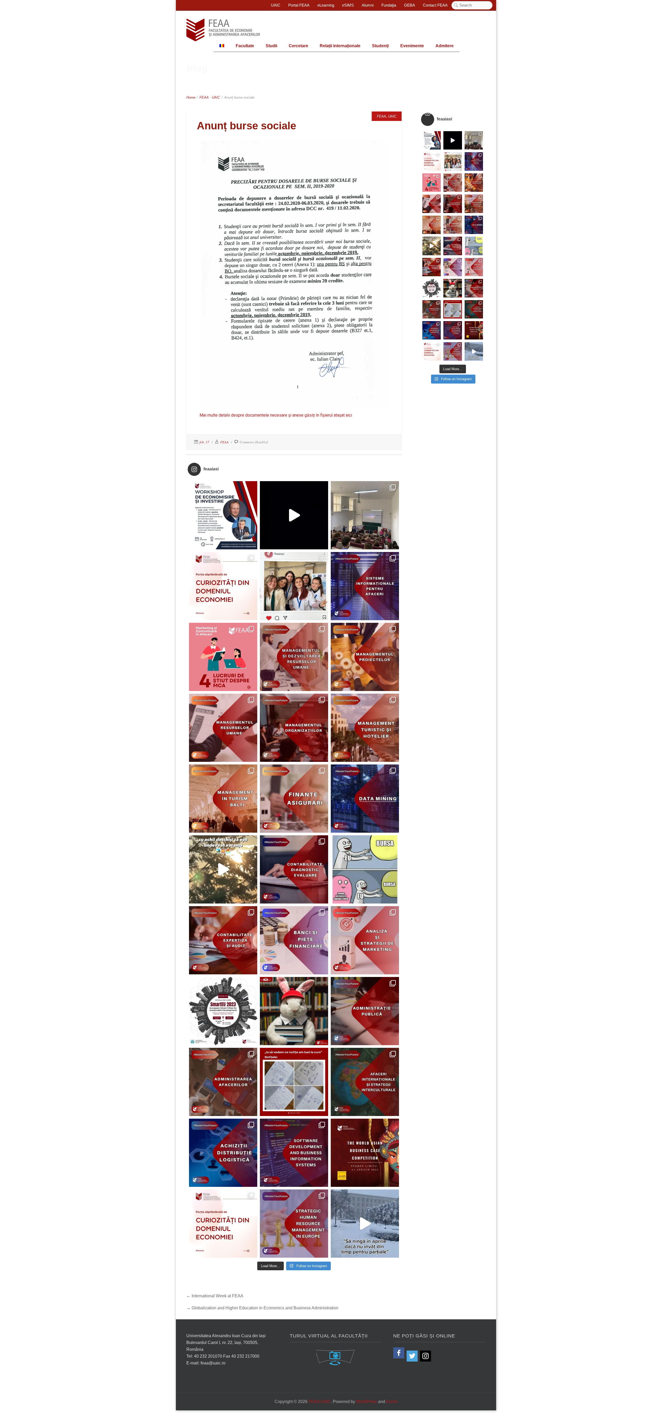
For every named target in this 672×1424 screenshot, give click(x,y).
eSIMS (348, 5)
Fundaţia (388, 5)
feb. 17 (204, 442)
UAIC (275, 5)
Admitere (444, 46)
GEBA (409, 5)
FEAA (204, 97)
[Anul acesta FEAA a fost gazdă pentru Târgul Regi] (365, 515)
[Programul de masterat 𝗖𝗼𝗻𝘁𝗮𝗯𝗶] (294, 869)
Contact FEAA (435, 5)
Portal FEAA (298, 5)
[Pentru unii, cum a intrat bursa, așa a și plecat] (365, 869)
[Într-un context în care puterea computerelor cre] (365, 798)
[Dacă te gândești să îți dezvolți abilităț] (365, 1011)
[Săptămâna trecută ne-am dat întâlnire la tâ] (294, 515)
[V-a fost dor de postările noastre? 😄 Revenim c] (223, 586)
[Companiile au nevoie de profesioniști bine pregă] (365, 586)
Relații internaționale (340, 46)
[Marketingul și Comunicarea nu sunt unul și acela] (223, 657)
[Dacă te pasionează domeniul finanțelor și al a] (294, 798)
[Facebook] (398, 1352)
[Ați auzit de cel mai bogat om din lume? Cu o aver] (223, 1223)
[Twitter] (412, 1356)
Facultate (245, 46)
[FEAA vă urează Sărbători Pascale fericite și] (294, 1011)
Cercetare (298, 46)
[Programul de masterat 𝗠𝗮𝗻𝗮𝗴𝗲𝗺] (294, 728)
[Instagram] (425, 1356)
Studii (271, 46)
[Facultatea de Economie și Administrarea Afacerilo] (223, 1011)
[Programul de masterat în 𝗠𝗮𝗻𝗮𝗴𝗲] (223, 728)
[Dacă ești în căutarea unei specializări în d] (223, 1153)
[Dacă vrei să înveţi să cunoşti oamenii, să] (294, 657)
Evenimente (412, 46)
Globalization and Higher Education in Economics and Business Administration (265, 1308)
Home (190, 97)
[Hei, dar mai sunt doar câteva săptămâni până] (223, 869)
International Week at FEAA (217, 1296)
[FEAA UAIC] (223, 30)
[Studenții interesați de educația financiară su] (223, 515)
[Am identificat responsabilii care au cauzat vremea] (365, 1223)
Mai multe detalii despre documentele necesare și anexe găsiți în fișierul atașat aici (276, 415)
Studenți (380, 46)
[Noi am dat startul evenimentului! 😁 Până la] (294, 586)
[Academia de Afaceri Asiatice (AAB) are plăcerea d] (365, 1153)
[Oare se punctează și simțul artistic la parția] (294, 1082)
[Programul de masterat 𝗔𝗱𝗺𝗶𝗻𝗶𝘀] (223, 1082)
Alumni (368, 5)
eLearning (325, 5)
